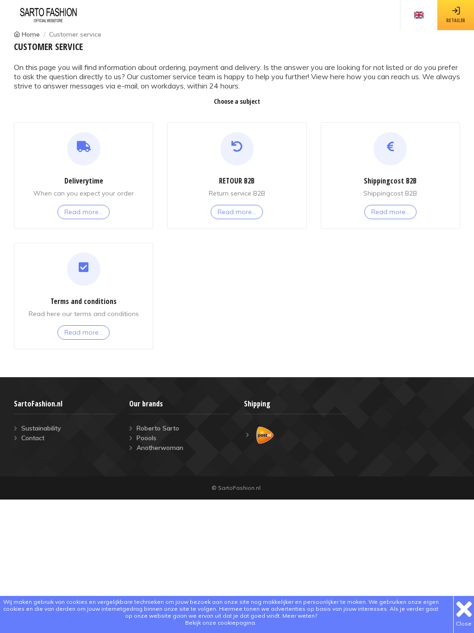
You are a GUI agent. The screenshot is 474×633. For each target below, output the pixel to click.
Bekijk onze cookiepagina (220, 622)
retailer (456, 20)
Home (31, 34)
